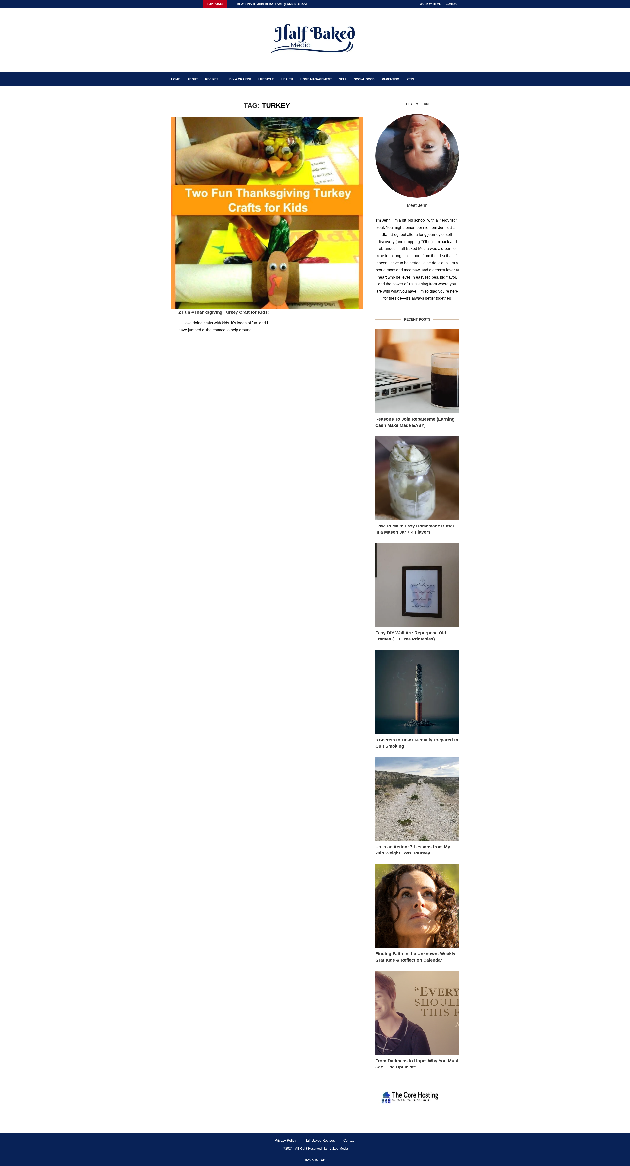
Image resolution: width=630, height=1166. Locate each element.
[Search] (456, 79)
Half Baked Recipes (319, 1140)
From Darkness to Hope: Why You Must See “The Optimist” (416, 1063)
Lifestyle (266, 79)
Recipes (211, 79)
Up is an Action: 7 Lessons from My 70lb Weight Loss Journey (412, 849)
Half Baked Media (335, 1148)
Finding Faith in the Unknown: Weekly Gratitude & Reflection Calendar (415, 956)
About (192, 79)
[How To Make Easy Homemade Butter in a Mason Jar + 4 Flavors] (417, 478)
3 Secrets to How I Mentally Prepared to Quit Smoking (416, 743)
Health (287, 79)
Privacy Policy (285, 1140)
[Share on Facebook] (224, 340)
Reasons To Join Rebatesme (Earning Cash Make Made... (283, 4)
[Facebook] (172, 4)
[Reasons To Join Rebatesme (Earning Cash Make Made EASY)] (417, 371)
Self (342, 79)
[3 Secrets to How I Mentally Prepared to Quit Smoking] (417, 692)
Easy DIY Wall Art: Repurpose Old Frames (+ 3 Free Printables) (410, 635)
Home (175, 79)
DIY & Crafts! (240, 79)
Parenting (390, 79)
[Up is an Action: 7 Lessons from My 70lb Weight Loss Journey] (417, 799)
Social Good (364, 79)
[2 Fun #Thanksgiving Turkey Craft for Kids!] (267, 213)
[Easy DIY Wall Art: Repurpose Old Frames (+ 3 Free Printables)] (417, 585)
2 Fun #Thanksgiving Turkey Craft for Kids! (223, 312)
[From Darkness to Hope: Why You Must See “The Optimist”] (417, 1013)
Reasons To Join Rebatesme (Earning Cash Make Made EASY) (415, 422)
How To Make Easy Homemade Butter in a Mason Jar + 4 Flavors (414, 529)
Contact (452, 3)
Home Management (316, 79)
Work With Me (430, 3)
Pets (410, 79)
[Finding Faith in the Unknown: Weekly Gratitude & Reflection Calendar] (417, 906)
